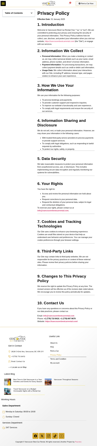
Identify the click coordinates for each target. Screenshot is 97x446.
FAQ (52, 347)
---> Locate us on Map (17, 367)
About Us (53, 343)
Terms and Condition (58, 359)
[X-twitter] (42, 436)
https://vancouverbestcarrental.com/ (59, 41)
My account (54, 363)
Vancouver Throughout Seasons (66, 379)
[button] (3, 3)
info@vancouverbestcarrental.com (52, 211)
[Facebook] (35, 436)
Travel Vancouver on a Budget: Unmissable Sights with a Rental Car (27, 390)
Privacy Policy (55, 355)
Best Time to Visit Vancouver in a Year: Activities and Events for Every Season (27, 380)
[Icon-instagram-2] (48, 436)
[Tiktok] (55, 436)
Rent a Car (54, 351)
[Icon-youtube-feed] (61, 436)
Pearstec (78, 442)
